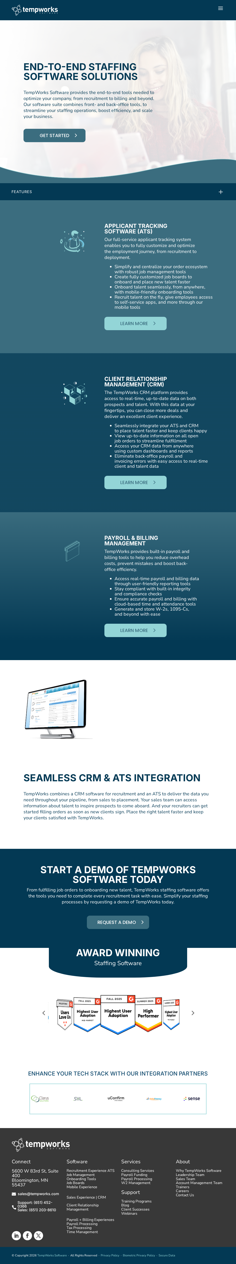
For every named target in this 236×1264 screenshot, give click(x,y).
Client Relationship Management (83, 1207)
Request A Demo (116, 922)
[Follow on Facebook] (27, 1235)
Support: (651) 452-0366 (35, 1204)
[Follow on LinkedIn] (16, 1235)
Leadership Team (190, 1176)
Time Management (82, 1233)
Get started (54, 135)
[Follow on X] (38, 1235)
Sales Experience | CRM (86, 1198)
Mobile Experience (82, 1188)
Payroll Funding (134, 1176)
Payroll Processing (82, 1225)
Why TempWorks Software (198, 1172)
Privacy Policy (110, 1255)
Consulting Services (137, 1172)
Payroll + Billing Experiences (90, 1221)
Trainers (182, 1188)
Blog (125, 1206)
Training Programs (136, 1202)
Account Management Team (199, 1184)
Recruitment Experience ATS (91, 1172)
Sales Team (185, 1180)
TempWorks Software (52, 1255)
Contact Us (185, 1196)
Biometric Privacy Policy (139, 1255)
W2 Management (135, 1184)
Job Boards (76, 1184)
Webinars (129, 1215)
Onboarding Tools (81, 1180)
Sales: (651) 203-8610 (37, 1210)
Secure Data (167, 1255)
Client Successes (135, 1210)
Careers (182, 1192)
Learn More (134, 323)
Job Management (81, 1176)
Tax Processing (79, 1229)
